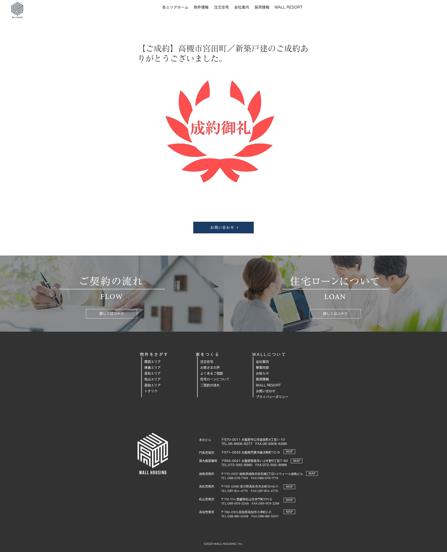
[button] (175, 7)
